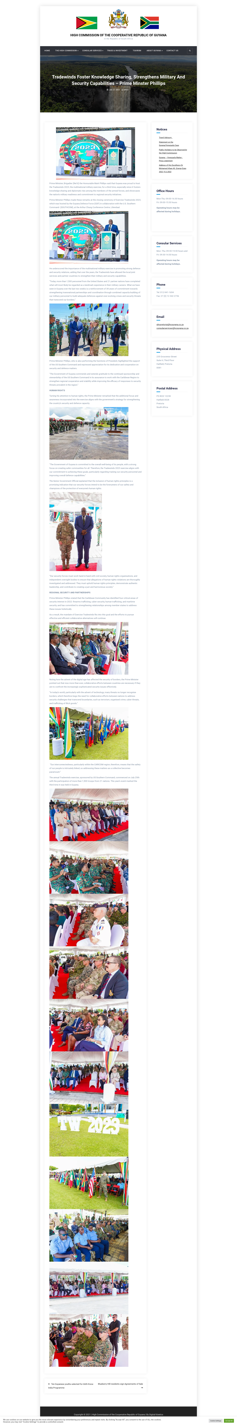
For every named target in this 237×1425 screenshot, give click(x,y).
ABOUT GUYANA (154, 50)
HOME (47, 50)
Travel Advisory (165, 137)
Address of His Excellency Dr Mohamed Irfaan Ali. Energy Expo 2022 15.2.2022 (172, 168)
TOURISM (137, 50)
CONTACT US (172, 50)
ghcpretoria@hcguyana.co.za (170, 324)
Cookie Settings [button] (215, 1421)
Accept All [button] (228, 1421)
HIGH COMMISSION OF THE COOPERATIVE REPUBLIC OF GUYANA (118, 35)
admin (125, 90)
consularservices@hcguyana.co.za (172, 328)
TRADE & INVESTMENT (117, 50)
